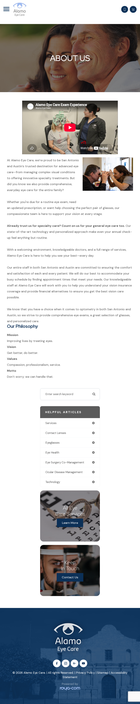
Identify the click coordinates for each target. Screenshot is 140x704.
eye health (52, 452)
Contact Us (70, 577)
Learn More (70, 523)
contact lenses (55, 433)
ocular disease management (64, 472)
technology (52, 482)
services (51, 423)
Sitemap (102, 673)
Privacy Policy (85, 673)
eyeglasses (52, 442)
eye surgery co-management (64, 462)
